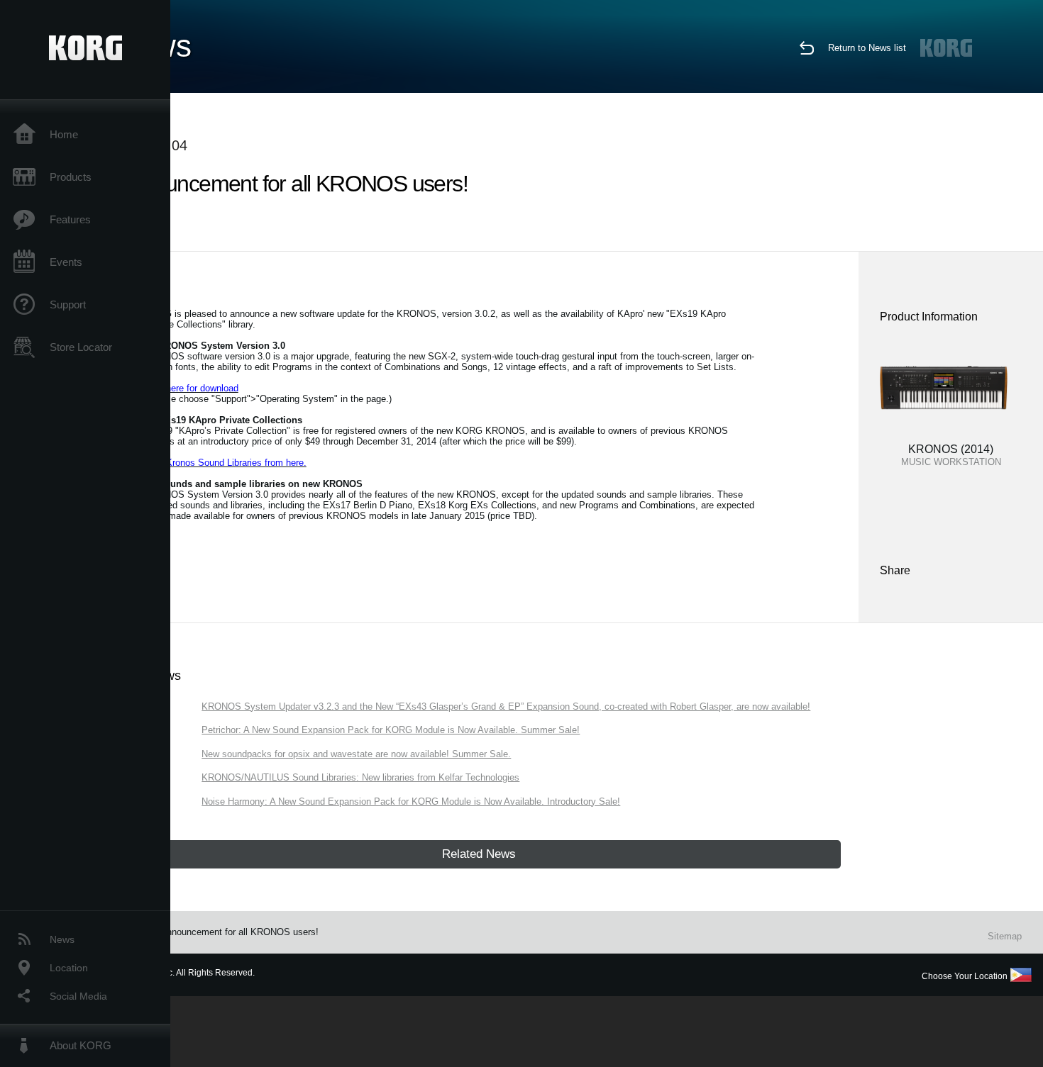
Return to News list (867, 48)
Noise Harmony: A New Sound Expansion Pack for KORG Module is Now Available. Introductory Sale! (411, 801)
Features (70, 219)
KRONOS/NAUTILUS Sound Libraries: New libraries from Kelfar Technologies (360, 777)
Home (64, 134)
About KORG (80, 1045)
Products (71, 177)
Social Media (78, 996)
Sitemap (1005, 936)
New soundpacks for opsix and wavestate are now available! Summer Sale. (356, 754)
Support (68, 304)
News (62, 939)
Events (66, 262)
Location (69, 967)
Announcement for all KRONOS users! (239, 932)
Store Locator (81, 347)
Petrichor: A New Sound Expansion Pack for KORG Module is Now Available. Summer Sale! (391, 730)
